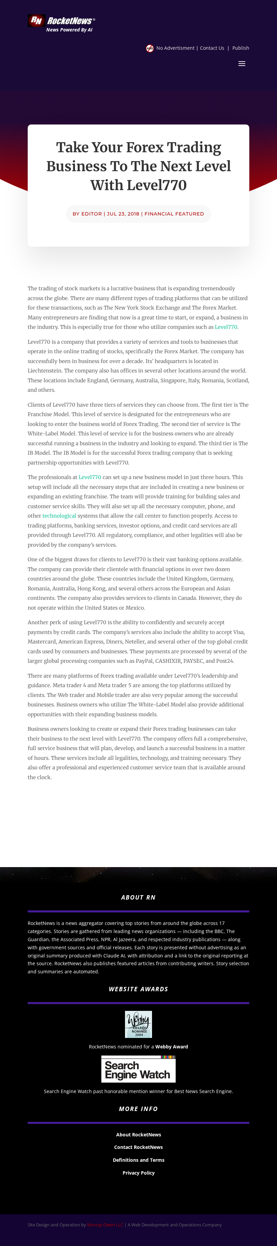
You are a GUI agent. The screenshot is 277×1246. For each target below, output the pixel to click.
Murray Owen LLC (105, 1225)
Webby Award (171, 1046)
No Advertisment (175, 48)
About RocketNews (138, 1134)
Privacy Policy (139, 1173)
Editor (91, 214)
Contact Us (212, 48)
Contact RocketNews (138, 1147)
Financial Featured (174, 214)
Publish (240, 48)
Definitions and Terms (139, 1160)
